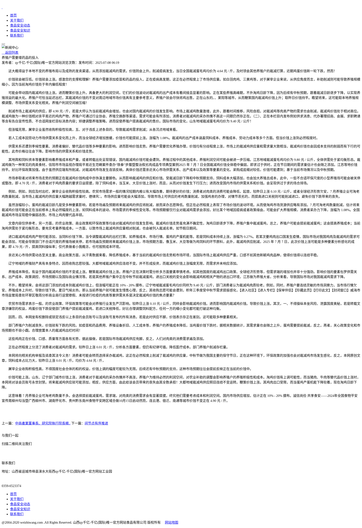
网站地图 (171, 522)
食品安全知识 (20, 30)
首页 (13, 15)
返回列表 (10, 52)
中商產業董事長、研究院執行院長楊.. (42, 423)
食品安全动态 (20, 25)
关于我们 (16, 20)
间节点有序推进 (96, 423)
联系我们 (16, 35)
